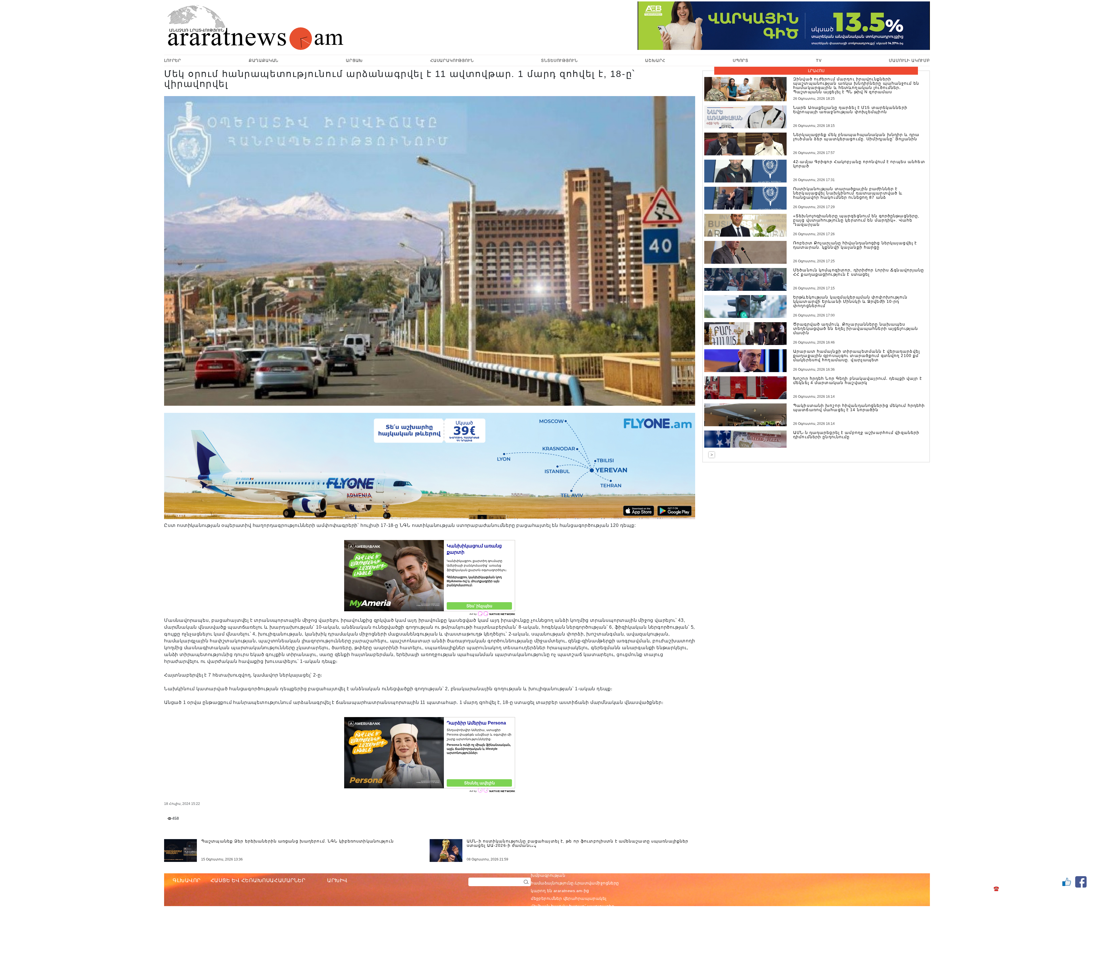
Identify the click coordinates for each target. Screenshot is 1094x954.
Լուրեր (172, 60)
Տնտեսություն (559, 60)
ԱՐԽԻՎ (337, 880)
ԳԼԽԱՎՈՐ (187, 880)
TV (819, 60)
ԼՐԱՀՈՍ (816, 70)
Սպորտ (740, 60)
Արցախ (354, 60)
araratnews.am (595, 867)
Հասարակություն (452, 60)
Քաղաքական (264, 60)
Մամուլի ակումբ (909, 60)
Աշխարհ (655, 60)
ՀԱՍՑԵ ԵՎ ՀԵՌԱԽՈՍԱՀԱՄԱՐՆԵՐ (258, 880)
